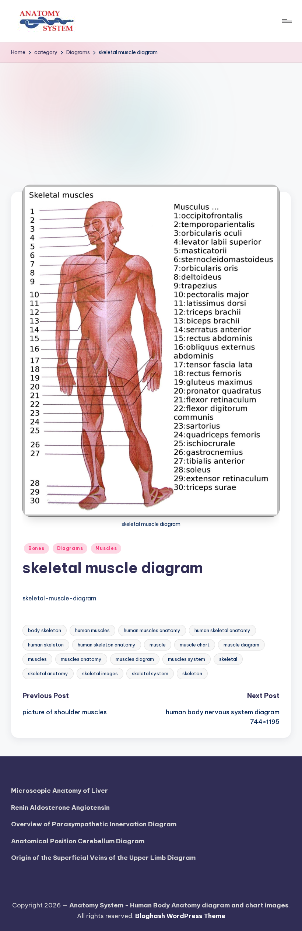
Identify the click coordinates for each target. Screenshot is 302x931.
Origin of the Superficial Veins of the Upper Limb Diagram (103, 858)
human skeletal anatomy (222, 630)
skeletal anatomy (48, 673)
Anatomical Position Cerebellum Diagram (77, 841)
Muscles (106, 548)
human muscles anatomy (152, 630)
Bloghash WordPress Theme (180, 916)
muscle (158, 645)
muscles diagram (135, 659)
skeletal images (100, 673)
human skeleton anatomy (107, 645)
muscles (37, 659)
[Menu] (286, 21)
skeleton (192, 673)
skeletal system (150, 673)
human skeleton (46, 645)
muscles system (186, 659)
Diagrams (70, 548)
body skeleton (44, 630)
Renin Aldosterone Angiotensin (60, 807)
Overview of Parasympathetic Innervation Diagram (93, 824)
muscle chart (195, 645)
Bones (36, 548)
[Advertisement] (151, 118)
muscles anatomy (81, 659)
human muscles (92, 630)
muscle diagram (241, 645)
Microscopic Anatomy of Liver (59, 791)
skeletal (228, 659)
